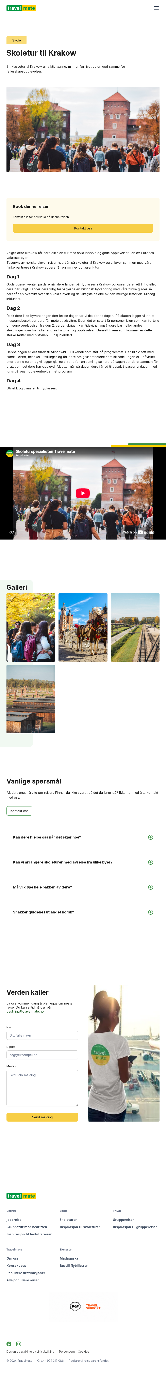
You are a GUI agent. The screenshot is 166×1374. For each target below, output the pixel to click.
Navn (9, 1027)
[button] (155, 8)
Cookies (83, 1351)
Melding (11, 1066)
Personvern (67, 1351)
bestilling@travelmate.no (25, 1011)
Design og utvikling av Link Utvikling (30, 1351)
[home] (21, 8)
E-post (10, 1046)
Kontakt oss (83, 228)
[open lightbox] (30, 627)
